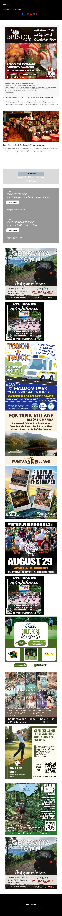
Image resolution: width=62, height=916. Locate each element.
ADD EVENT (33, 904)
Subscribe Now (31, 173)
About (27, 904)
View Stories (13, 202)
